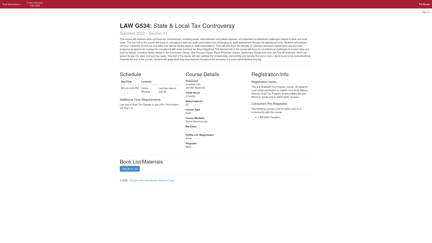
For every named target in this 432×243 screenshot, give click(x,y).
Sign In (425, 12)
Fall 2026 (35, 4)
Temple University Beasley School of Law (152, 180)
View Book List (130, 168)
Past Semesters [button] (11, 4)
